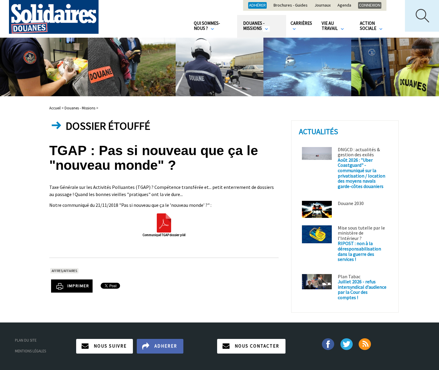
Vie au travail (330, 25)
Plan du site (25, 340)
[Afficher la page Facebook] (327, 343)
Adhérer (257, 5)
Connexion (369, 5)
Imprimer (78, 285)
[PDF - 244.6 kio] (164, 222)
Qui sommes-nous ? (207, 25)
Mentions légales (30, 350)
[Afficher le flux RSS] (365, 343)
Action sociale (368, 25)
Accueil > (57, 108)
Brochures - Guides (291, 5)
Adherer (165, 346)
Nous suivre (110, 346)
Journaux (322, 5)
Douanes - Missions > (81, 108)
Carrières (301, 23)
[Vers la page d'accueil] (54, 17)
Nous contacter (257, 346)
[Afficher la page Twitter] (346, 343)
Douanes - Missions (254, 25)
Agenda (344, 5)
